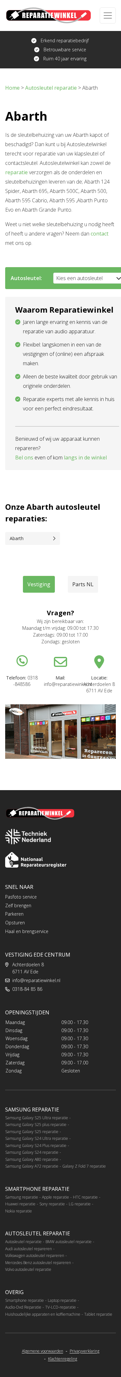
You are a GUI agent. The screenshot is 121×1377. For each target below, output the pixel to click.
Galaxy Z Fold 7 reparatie (84, 1166)
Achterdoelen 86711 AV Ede (28, 968)
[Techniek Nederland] (28, 836)
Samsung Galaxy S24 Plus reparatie (35, 1145)
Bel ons (24, 457)
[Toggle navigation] (108, 15)
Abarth (17, 538)
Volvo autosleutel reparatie (28, 1269)
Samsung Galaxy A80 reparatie (31, 1159)
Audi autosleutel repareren (28, 1248)
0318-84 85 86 (27, 989)
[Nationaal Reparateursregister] (35, 860)
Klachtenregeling (62, 1359)
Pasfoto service (21, 897)
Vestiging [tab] (38, 584)
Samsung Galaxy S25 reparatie (31, 1131)
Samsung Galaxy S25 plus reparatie (35, 1124)
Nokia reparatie (18, 1211)
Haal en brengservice (26, 931)
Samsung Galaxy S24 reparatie (31, 1152)
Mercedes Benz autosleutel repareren (38, 1262)
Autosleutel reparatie (23, 1241)
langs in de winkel (85, 457)
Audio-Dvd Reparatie (23, 1307)
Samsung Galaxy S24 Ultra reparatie (36, 1138)
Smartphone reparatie (24, 1300)
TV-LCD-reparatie (60, 1307)
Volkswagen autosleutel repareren (34, 1255)
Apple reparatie (55, 1197)
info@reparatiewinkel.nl (36, 980)
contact (99, 233)
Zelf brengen (18, 905)
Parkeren (14, 914)
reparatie (16, 172)
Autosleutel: (26, 278)
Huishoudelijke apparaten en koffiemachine (42, 1314)
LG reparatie (80, 1204)
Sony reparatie (52, 1204)
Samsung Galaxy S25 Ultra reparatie (36, 1118)
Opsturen (15, 923)
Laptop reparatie (62, 1300)
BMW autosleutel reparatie (68, 1241)
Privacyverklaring (84, 1351)
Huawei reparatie (20, 1204)
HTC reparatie (85, 1197)
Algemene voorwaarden (42, 1351)
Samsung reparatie (21, 1197)
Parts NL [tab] (83, 584)
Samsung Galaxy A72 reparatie (31, 1166)
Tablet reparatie (98, 1314)
